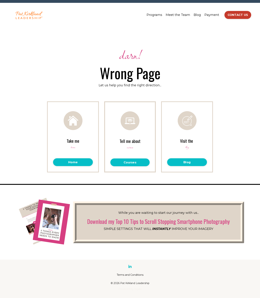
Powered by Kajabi (130, 289)
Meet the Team (178, 15)
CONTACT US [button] (238, 15)
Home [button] (73, 162)
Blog (197, 15)
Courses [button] (130, 162)
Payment (211, 15)
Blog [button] (187, 162)
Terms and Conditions (130, 274)
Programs (154, 15)
